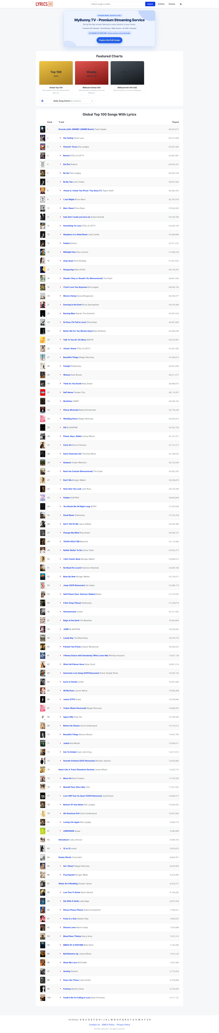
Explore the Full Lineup (109, 40)
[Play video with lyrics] (60, 137)
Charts (172, 4)
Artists (161, 4)
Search (150, 4)
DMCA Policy (108, 1024)
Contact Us (94, 1024)
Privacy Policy (123, 1024)
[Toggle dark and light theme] (181, 3)
